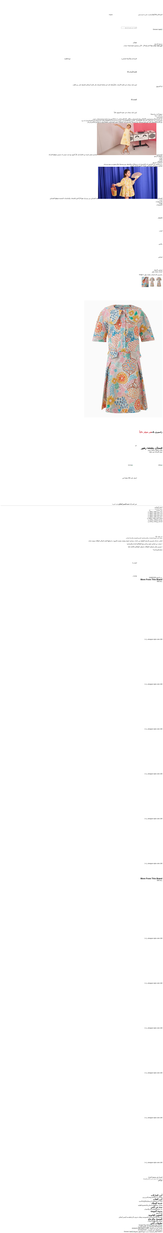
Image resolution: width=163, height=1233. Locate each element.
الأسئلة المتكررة (151, 1205)
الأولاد (144, 1201)
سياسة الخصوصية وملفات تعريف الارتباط (141, 1217)
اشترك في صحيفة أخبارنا (155, 1177)
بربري (131, 119)
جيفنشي (102, 119)
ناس (89, 120)
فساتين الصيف (134, 166)
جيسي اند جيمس (154, 120)
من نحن (160, 1209)
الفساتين (159, 198)
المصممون (159, 154)
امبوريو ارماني (109, 119)
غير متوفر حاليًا (158, 536)
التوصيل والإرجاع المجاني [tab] (132, 538)
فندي (105, 119)
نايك (156, 122)
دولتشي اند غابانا (117, 119)
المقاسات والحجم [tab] (149, 538)
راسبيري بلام (157, 432)
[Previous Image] (149, 293)
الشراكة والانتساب (149, 1209)
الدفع (145, 1205)
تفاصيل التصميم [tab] (141, 538)
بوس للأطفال (145, 119)
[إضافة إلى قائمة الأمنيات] (142, 530)
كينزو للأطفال (130, 120)
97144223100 (142, 1230)
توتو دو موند (100, 122)
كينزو (151, 1197)
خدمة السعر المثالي (124, 1217)
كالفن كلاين (127, 119)
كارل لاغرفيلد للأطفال (144, 120)
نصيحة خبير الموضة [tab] (157, 538)
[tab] (158, 282)
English (111, 14)
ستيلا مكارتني (131, 122)
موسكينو (92, 120)
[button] (158, 44)
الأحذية (141, 1201)
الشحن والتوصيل (157, 1221)
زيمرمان (89, 122)
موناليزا (97, 120)
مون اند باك (148, 164)
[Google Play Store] (145, 1225)
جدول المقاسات (158, 508)
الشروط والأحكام (157, 1217)
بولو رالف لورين (150, 122)
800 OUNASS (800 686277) (140, 1228)
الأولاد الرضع (151, 1201)
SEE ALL (159, 581)
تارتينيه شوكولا (123, 122)
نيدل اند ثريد (85, 120)
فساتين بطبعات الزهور (144, 166)
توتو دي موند (111, 164)
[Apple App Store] (156, 1225)
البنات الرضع (158, 1201)
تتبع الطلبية (141, 1205)
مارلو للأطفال (109, 120)
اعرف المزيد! (115, 504)
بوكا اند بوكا (133, 164)
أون (155, 122)
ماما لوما (115, 120)
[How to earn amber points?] (149, 485)
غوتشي (160, 120)
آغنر (154, 119)
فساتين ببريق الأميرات (156, 166)
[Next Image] (149, 424)
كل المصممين (158, 119)
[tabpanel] (81, 544)
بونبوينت (151, 119)
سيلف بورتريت (138, 122)
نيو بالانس (159, 122)
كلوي (123, 119)
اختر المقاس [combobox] (159, 510)
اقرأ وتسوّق (159, 1213)
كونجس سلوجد (122, 120)
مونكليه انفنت (102, 120)
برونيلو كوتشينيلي (137, 119)
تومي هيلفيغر (107, 122)
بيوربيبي (144, 122)
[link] (127, 45)
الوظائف (157, 1209)
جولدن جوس (96, 119)
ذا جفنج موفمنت (115, 122)
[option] (81, 512)
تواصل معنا (159, 1205)
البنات (161, 162)
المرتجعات (150, 1221)
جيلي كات (136, 120)
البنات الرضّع (156, 162)
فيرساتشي (94, 122)
